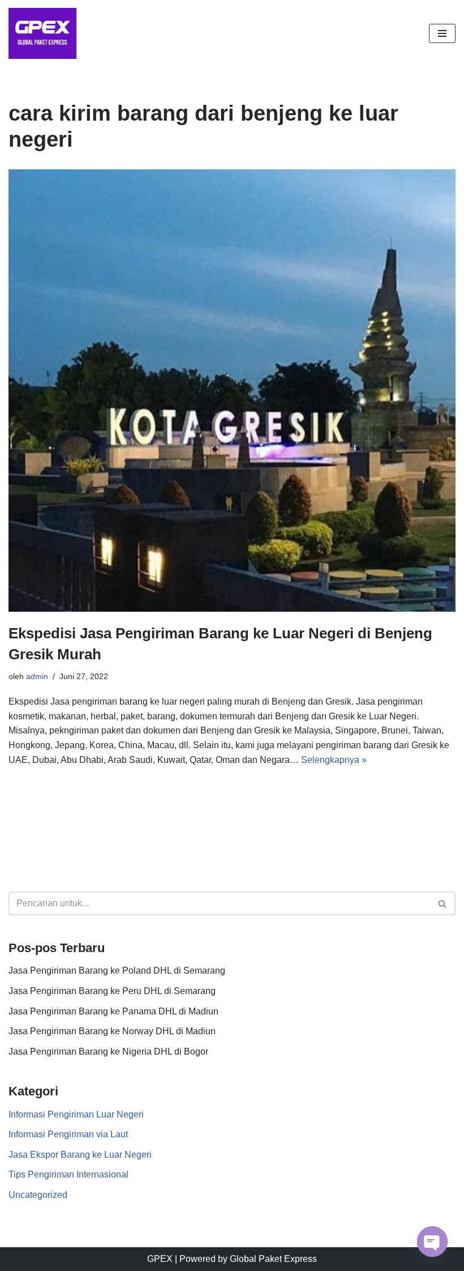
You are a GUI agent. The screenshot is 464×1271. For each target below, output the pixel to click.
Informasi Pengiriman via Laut (68, 1134)
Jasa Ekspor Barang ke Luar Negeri (80, 1154)
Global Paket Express (273, 1259)
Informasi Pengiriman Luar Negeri (76, 1114)
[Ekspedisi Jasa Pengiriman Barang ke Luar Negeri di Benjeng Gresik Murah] (232, 390)
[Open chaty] (432, 1241)
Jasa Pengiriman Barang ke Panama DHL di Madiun (113, 1011)
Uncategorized (37, 1195)
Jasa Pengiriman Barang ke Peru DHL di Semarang (112, 991)
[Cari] (443, 903)
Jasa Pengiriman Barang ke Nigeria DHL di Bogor (108, 1051)
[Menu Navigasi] (442, 33)
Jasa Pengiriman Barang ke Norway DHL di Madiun (112, 1031)
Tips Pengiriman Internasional (68, 1174)
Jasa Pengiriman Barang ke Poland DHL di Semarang (116, 970)
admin (37, 676)
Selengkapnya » (334, 760)
